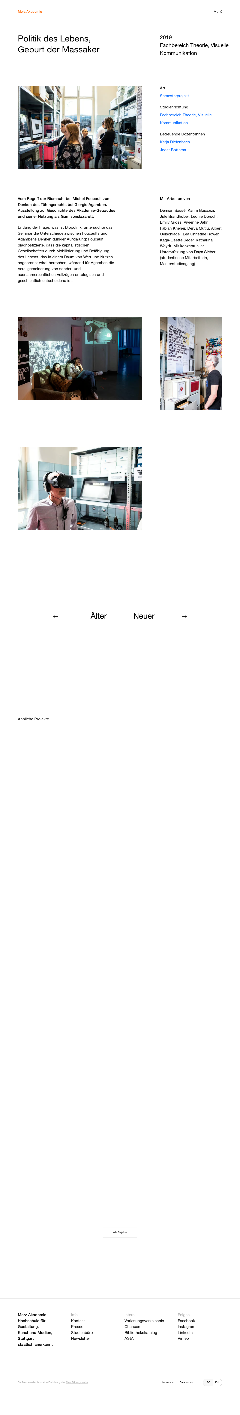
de (208, 1382)
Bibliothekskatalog (140, 1333)
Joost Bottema (173, 150)
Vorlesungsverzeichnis (144, 1321)
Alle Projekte (120, 1232)
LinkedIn (185, 1333)
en (216, 1382)
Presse (77, 1327)
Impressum (168, 1382)
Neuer (143, 616)
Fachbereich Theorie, (179, 115)
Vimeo (183, 1339)
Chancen (132, 1327)
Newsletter (80, 1339)
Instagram (186, 1327)
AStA (129, 1339)
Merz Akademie (30, 12)
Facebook (186, 1321)
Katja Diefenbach (175, 142)
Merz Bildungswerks (77, 1382)
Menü (218, 12)
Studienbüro (82, 1333)
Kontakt (78, 1321)
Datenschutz (186, 1382)
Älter (98, 616)
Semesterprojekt (174, 96)
